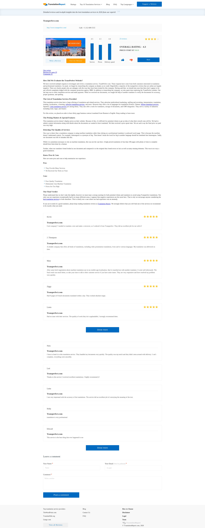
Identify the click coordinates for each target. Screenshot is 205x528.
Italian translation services (149, 104)
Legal (124, 516)
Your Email (116, 463)
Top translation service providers (54, 509)
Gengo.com (47, 520)
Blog (108, 4)
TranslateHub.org (49, 516)
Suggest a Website (149, 4)
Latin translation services (58, 106)
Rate (148, 60)
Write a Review (55, 61)
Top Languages (126, 4)
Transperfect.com (54, 351)
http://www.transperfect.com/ (56, 28)
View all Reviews (55, 525)
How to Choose (127, 509)
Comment (47, 474)
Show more (102, 330)
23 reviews (123, 39)
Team (124, 520)
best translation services (51, 199)
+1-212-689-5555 (89, 28)
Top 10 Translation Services (90, 4)
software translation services (75, 104)
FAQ (115, 4)
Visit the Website (75, 61)
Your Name (48, 463)
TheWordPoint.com (49, 512)
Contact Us (86, 512)
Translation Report (104, 204)
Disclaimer (126, 512)
